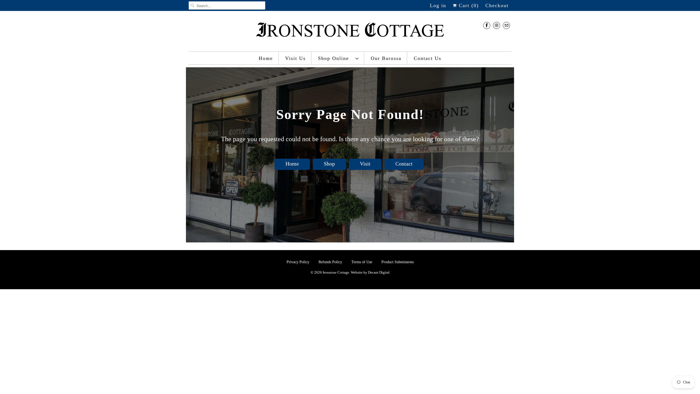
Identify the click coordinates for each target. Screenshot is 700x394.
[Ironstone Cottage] (350, 32)
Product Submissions (397, 262)
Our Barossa (386, 58)
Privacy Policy (298, 262)
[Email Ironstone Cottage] (506, 25)
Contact (404, 164)
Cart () (468, 5)
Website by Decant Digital (370, 272)
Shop (329, 164)
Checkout (497, 5)
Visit (365, 164)
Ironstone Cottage (336, 272)
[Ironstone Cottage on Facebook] (486, 25)
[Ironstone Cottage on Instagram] (496, 25)
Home (266, 58)
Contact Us (427, 58)
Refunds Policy (331, 262)
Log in (438, 5)
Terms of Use (361, 262)
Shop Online (335, 58)
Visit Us (295, 58)
